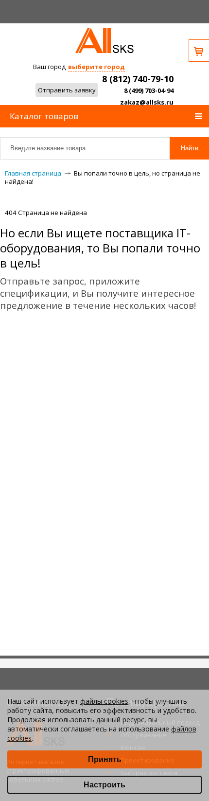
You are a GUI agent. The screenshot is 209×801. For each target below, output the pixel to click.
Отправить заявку (67, 90)
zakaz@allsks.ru (147, 102)
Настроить (104, 785)
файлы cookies (104, 701)
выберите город (96, 66)
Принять (105, 759)
